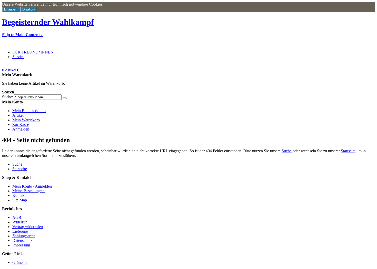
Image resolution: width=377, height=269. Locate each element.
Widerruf (19, 222)
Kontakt (18, 195)
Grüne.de (19, 262)
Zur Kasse (20, 124)
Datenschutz (22, 240)
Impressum (21, 245)
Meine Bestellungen (28, 191)
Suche (287, 151)
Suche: (7, 97)
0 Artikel (9, 70)
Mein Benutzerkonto (29, 111)
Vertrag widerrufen (27, 226)
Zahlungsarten (23, 236)
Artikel (18, 115)
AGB (16, 217)
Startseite (348, 151)
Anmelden (20, 129)
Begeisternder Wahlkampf (48, 22)
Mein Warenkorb (26, 120)
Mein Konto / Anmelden (32, 186)
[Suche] (65, 98)
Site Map (19, 200)
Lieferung (20, 231)
